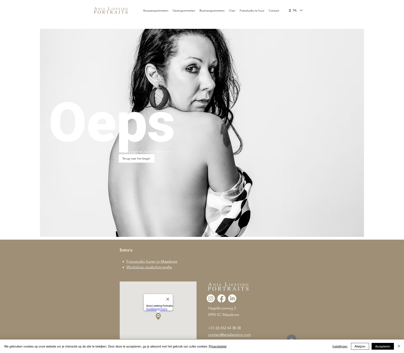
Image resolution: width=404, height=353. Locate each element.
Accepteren (382, 346)
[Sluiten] (398, 346)
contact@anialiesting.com (229, 334)
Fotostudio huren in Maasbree (151, 261)
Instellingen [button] (340, 346)
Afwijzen (360, 346)
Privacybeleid (217, 346)
